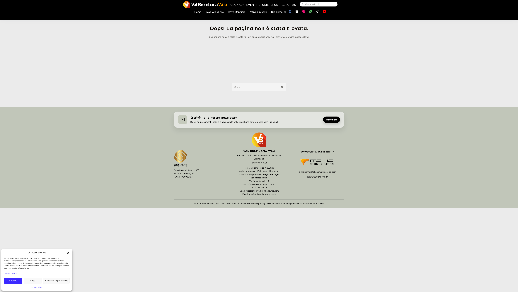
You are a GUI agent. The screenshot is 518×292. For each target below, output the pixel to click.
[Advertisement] (259, 59)
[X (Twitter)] (297, 11)
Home (197, 12)
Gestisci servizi (11, 273)
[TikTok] (317, 11)
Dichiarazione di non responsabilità (284, 203)
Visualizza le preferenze (56, 280)
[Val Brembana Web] (259, 139)
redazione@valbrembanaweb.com (262, 191)
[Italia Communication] (317, 162)
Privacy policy (36, 287)
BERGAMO (289, 4)
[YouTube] (324, 11)
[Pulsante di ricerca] (282, 87)
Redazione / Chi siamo (313, 203)
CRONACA (237, 4)
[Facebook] (290, 11)
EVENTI (251, 4)
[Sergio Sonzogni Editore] (180, 159)
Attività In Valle (258, 12)
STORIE (263, 4)
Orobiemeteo (279, 12)
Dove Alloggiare (214, 12)
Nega (32, 280)
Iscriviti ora (331, 119)
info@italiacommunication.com (321, 172)
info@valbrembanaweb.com (262, 194)
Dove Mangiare (237, 12)
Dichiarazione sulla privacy (252, 203)
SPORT (275, 4)
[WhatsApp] (310, 11)
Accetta (13, 280)
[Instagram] (303, 11)
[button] (68, 252)
